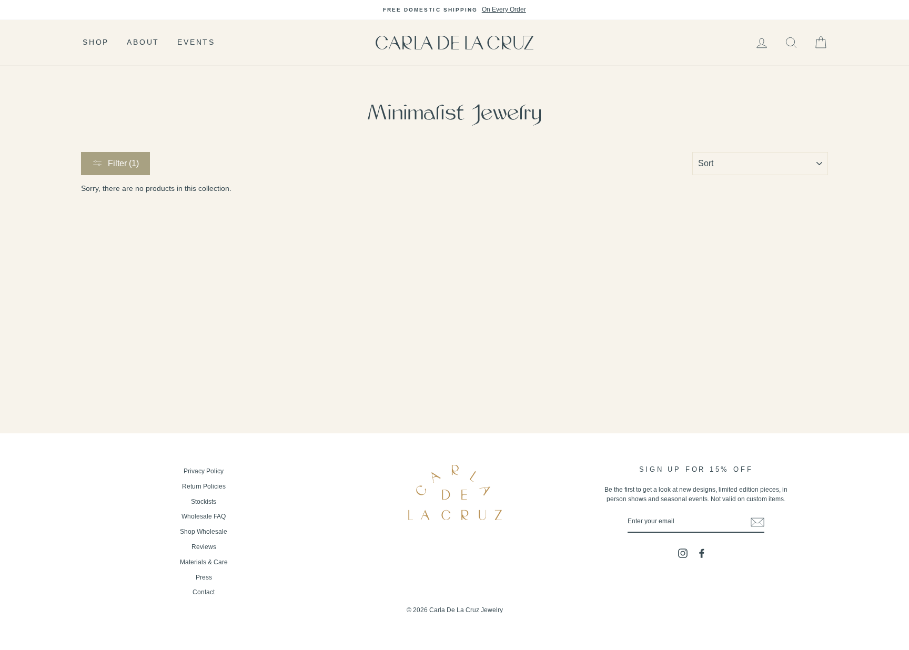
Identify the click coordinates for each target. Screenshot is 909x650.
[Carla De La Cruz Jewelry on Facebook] (701, 553)
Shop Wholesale (203, 531)
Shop (96, 42)
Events (196, 42)
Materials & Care (204, 562)
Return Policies (204, 486)
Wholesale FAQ (203, 516)
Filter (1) (123, 163)
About (143, 42)
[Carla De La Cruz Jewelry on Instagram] (683, 553)
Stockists (203, 501)
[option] (454, 10)
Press (204, 577)
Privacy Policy (204, 471)
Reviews (203, 547)
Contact (204, 592)
